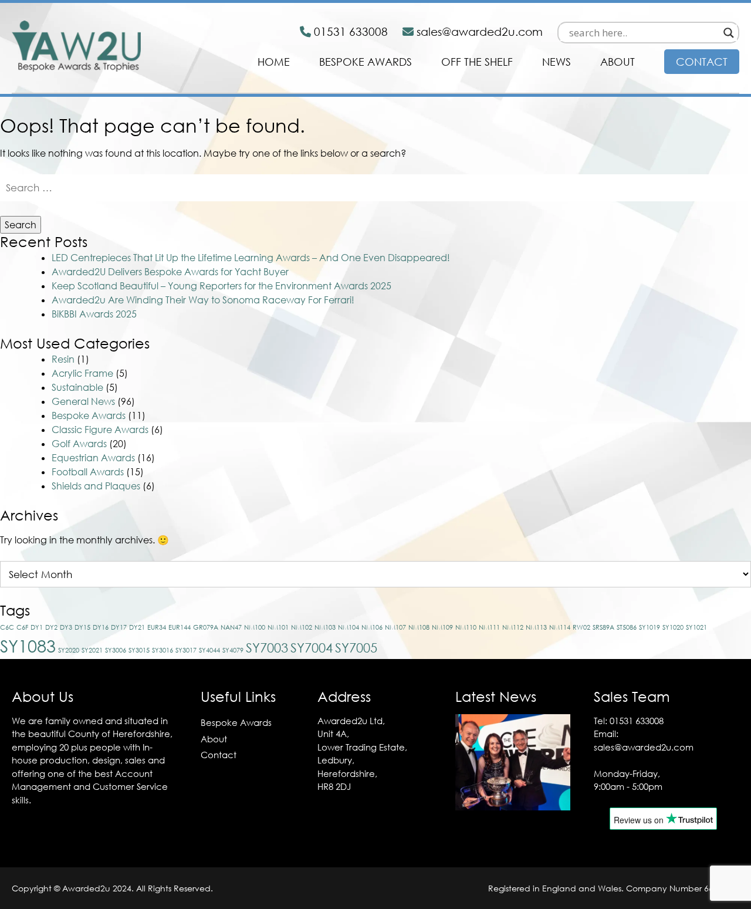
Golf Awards (79, 444)
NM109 (442, 627)
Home (274, 61)
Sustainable (77, 387)
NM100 (254, 627)
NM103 (325, 627)
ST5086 (627, 627)
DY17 (119, 627)
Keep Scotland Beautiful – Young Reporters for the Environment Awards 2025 (221, 286)
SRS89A (603, 627)
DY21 (137, 627)
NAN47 (231, 627)
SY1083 (28, 645)
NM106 (372, 627)
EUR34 (156, 627)
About (617, 61)
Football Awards (88, 472)
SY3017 (186, 650)
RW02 (581, 627)
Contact (702, 61)
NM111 (489, 627)
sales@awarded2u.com (644, 747)
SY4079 (232, 650)
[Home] (76, 68)
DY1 (37, 627)
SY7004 (311, 647)
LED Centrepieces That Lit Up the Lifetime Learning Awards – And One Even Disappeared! (251, 257)
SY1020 (673, 627)
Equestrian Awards (93, 458)
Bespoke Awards (365, 61)
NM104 (348, 627)
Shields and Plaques (96, 486)
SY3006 (115, 650)
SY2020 (68, 650)
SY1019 (649, 627)
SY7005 (356, 647)
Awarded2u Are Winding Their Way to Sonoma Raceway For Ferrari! (203, 300)
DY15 (82, 627)
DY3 (66, 627)
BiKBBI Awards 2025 (94, 314)
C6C (7, 627)
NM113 (536, 627)
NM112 (512, 627)
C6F (22, 627)
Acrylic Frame (82, 373)
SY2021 (92, 650)
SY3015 (139, 650)
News (556, 61)
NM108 (418, 627)
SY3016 (162, 650)
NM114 (559, 627)
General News (83, 401)
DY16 (101, 627)
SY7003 (267, 647)
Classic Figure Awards (100, 429)
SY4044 (209, 650)
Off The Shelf (477, 61)
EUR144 (179, 627)
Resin (63, 359)
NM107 (395, 627)
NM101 (278, 627)
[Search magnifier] (728, 33)
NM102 (301, 627)
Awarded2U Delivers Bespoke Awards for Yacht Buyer (170, 272)
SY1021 (696, 627)
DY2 (51, 627)
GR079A (205, 627)
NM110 (465, 627)
